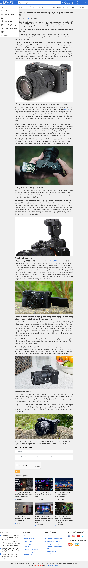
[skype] (83, 535)
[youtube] (78, 535)
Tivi (4, 7)
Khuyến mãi (30, 7)
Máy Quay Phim (7, 21)
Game (73, 7)
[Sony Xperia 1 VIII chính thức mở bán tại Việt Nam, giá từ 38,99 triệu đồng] (24, 509)
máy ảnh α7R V (51, 261)
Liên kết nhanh (51, 532)
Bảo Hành (6, 35)
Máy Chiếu (6, 10)
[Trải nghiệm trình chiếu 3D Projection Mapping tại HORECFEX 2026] (64, 485)
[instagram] (73, 535)
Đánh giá (81, 7)
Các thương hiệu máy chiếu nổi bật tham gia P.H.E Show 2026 (43, 494)
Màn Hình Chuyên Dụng (10, 28)
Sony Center (6, 18)
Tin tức (5, 32)
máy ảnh (67, 109)
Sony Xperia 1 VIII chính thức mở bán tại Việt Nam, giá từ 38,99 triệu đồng (23, 518)
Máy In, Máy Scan (8, 14)
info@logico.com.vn (53, 565)
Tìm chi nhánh (83, 2)
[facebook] (69, 535)
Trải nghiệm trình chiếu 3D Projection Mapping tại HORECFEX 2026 (63, 494)
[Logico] (8, 2)
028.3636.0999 (38, 565)
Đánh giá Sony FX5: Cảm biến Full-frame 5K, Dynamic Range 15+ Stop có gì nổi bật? (23, 494)
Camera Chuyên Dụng (9, 25)
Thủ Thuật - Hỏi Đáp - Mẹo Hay (58, 7)
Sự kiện (20, 7)
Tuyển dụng (41, 7)
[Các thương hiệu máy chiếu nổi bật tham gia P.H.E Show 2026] (44, 485)
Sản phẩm (26, 532)
